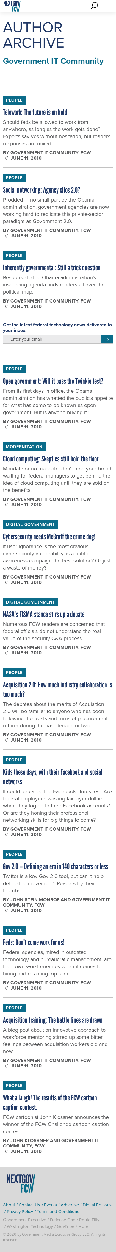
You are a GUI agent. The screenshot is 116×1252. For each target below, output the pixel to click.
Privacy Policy (20, 1211)
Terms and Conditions (58, 1211)
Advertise (70, 1205)
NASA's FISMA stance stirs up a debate (43, 614)
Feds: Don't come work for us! (34, 942)
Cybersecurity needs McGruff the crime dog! (49, 536)
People (14, 100)
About (9, 1205)
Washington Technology (30, 1226)
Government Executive (24, 1220)
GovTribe (65, 1226)
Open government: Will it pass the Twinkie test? (53, 381)
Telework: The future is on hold (35, 112)
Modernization (24, 447)
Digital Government (30, 524)
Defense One (62, 1220)
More (83, 1226)
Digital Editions (97, 1205)
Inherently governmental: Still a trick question (52, 267)
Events (50, 1205)
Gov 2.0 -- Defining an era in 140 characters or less (55, 866)
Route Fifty (89, 1220)
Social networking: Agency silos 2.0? (41, 190)
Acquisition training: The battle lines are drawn (53, 1020)
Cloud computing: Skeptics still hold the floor (50, 459)
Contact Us (29, 1205)
